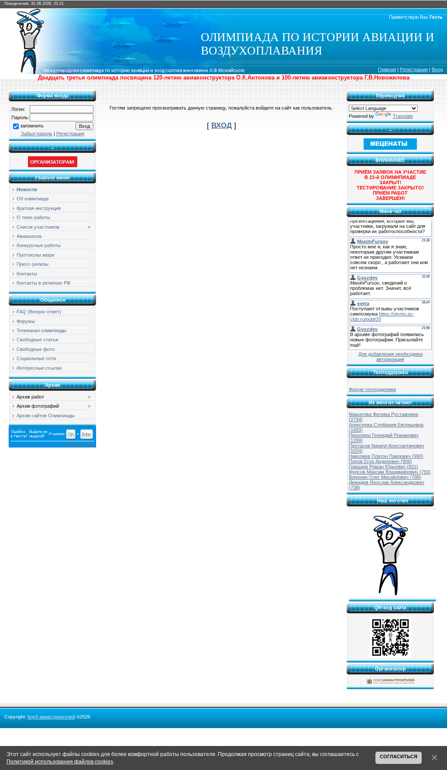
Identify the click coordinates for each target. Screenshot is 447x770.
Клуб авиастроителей (51, 716)
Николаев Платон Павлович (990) (386, 456)
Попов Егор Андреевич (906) (380, 461)
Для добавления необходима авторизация (390, 356)
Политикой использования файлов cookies (60, 761)
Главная (387, 69)
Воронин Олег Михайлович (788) (385, 477)
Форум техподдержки (372, 389)
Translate (403, 116)
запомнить (32, 125)
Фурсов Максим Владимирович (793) (390, 471)
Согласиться (398, 756)
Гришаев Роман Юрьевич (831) (383, 466)
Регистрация (414, 69)
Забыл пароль (36, 133)
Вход (437, 69)
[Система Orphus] (52, 445)
